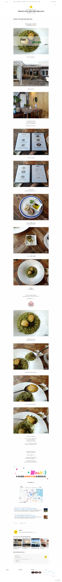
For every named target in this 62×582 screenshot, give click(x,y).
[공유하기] (16, 523)
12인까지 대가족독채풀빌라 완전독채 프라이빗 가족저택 (24, 515)
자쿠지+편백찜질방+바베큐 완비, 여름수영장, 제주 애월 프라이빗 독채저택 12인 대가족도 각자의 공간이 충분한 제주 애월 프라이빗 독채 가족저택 (28, 518)
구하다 (30, 1)
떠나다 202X (18, 1)
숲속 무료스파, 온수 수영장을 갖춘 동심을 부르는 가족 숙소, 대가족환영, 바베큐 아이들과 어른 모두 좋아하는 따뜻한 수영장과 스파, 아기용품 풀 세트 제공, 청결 (28, 511)
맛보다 (14, 1)
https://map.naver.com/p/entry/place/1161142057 (21, 514)
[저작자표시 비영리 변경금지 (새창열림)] (24, 523)
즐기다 (33, 1)
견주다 (39, 1)
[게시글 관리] (17, 523)
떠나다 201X (23, 1)
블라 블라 (20, 530)
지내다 (27, 1)
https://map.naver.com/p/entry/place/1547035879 (21, 507)
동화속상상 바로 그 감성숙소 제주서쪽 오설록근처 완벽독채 (25, 508)
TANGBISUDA (37, 580)
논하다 (36, 1)
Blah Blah (17, 555)
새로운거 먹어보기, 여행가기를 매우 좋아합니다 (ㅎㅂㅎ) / (23, 559)
